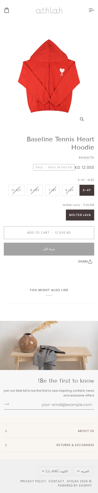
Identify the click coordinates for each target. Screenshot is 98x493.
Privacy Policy (33, 481)
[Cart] (11, 10)
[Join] (8, 404)
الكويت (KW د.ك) (57, 471)
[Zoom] (49, 76)
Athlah (73, 481)
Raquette (86, 157)
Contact (56, 481)
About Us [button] (86, 431)
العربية (85, 471)
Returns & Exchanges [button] (75, 445)
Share (83, 261)
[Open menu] (87, 10)
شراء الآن (49, 249)
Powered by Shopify (75, 485)
